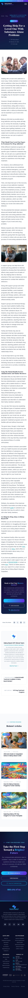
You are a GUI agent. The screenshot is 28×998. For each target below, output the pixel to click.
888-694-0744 (20, 0)
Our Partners (6, 946)
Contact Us (6, 950)
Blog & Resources (6, 948)
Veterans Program (20, 946)
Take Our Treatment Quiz (15, 883)
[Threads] (14, 924)
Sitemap (23, 986)
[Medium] (18, 924)
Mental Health (20, 942)
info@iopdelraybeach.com (21, 964)
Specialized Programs (19, 944)
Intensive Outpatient (20, 938)
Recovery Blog (6, 957)
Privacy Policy (6, 986)
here (23, 546)
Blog (7, 16)
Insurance (6, 944)
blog (13, 549)
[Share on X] (17, 622)
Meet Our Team (13, 665)
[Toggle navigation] (25, 4)
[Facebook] (5, 924)
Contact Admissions (15, 600)
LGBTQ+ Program (20, 948)
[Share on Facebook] (14, 622)
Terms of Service (15, 986)
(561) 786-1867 (19, 961)
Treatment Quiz (6, 967)
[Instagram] (9, 924)
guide (12, 508)
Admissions (6, 942)
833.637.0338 (13, 562)
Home (2, 16)
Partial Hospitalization (19, 940)
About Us (6, 938)
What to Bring (6, 963)
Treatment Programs (6, 940)
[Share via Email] (24, 622)
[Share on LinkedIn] (21, 622)
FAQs (6, 959)
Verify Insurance (15, 605)
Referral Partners (6, 965)
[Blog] (23, 924)
